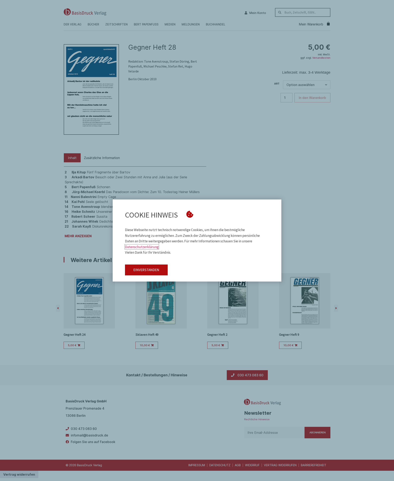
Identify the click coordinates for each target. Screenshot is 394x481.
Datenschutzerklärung (142, 247)
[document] (197, 240)
